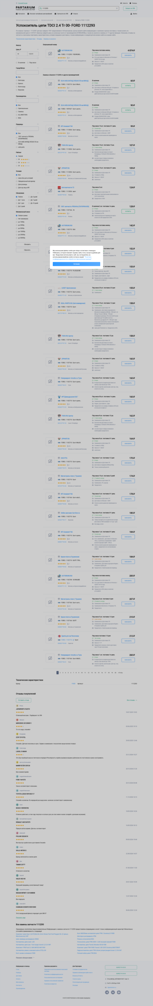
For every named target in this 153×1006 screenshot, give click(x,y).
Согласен (76, 264)
